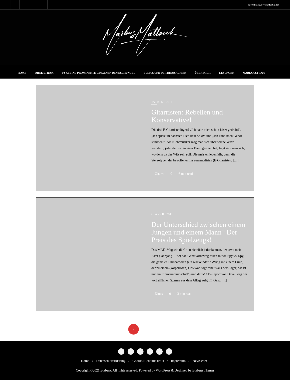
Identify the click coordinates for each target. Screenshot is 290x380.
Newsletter (200, 361)
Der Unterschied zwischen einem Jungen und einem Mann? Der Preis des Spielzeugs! (198, 232)
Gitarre (159, 173)
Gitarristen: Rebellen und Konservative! (187, 116)
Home (85, 361)
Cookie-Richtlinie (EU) (148, 361)
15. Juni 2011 (162, 102)
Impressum (178, 361)
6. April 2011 (162, 214)
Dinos (158, 293)
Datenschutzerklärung (110, 361)
